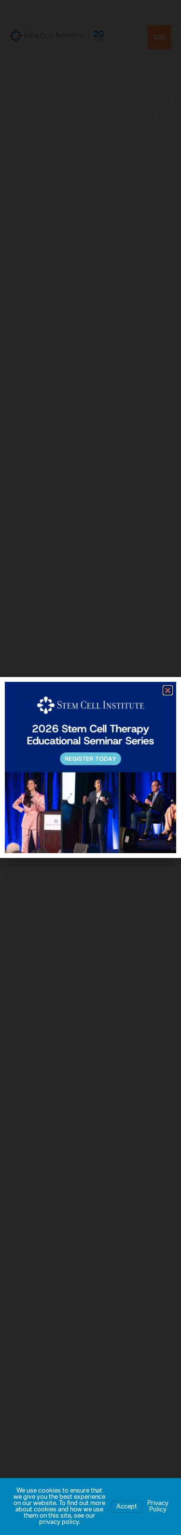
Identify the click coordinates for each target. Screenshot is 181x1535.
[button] (167, 690)
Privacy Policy (157, 1506)
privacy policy (59, 1522)
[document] (90, 767)
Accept (126, 1507)
